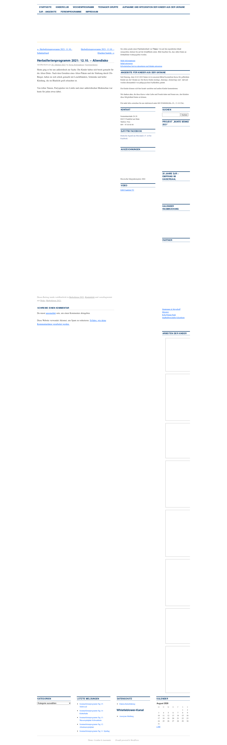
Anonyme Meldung (126, 716)
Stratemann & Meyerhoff (171, 309)
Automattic (107, 740)
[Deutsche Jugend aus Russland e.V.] (129, 143)
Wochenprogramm (83, 7)
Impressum (92, 11)
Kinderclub (62, 7)
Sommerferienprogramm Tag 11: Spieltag (95, 731)
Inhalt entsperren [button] (126, 63)
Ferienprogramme (71, 11)
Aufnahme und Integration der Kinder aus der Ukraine (153, 7)
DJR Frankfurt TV (127, 190)
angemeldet (51, 313)
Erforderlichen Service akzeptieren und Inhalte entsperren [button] (141, 66)
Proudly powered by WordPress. (127, 740)
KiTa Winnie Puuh (169, 314)
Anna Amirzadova (76, 64)
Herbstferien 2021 (76, 297)
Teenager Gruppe (108, 7)
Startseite (45, 7)
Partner (167, 240)
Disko (42, 300)
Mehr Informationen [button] (127, 60)
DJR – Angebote (48, 11)
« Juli (158, 726)
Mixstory (165, 312)
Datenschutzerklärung (127, 704)
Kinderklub (90, 297)
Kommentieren (91, 64)
